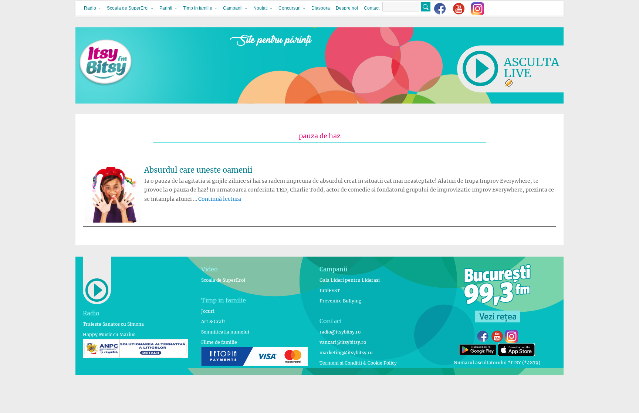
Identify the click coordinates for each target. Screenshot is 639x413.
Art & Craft (213, 321)
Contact (371, 8)
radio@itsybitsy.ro (340, 332)
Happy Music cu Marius (109, 334)
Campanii (233, 8)
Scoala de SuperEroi (128, 8)
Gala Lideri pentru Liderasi (350, 280)
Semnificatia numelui (225, 332)
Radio (90, 8)
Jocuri (207, 311)
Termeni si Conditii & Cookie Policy (358, 363)
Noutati (260, 8)
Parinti (165, 8)
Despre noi (347, 8)
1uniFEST (330, 290)
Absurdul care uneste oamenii (198, 170)
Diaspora (320, 8)
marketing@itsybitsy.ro (346, 352)
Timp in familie (197, 8)
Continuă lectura (219, 199)
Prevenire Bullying (340, 301)
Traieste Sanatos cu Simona (113, 324)
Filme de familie (219, 342)
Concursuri (289, 8)
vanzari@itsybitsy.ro (343, 342)
